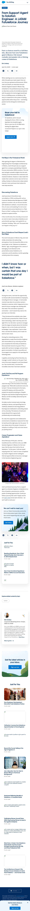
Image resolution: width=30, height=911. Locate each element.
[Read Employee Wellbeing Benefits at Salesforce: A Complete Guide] (15, 787)
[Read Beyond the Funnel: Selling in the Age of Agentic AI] (15, 740)
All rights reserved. (20, 895)
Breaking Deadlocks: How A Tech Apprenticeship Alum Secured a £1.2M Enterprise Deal (14, 555)
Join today (8, 522)
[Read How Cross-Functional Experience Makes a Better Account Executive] (9, 566)
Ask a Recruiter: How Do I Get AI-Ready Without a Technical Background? (13, 772)
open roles (7, 498)
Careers (5, 7)
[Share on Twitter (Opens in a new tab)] (7, 70)
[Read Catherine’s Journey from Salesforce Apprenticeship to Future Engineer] (15, 717)
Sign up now (15, 667)
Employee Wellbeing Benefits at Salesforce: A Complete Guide (13, 796)
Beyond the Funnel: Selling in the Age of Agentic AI (13, 749)
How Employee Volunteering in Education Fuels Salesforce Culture (14, 703)
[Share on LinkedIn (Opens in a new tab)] (3, 70)
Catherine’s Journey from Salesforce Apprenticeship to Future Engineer (14, 726)
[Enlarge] (26, 380)
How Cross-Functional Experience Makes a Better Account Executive (14, 571)
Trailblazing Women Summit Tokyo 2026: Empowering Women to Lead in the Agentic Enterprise (15, 820)
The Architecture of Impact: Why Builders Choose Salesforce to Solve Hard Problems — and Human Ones (14, 870)
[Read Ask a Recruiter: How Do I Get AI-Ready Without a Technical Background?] (15, 763)
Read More (21, 637)
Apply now (9, 137)
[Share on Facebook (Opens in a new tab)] (12, 70)
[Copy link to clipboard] (16, 70)
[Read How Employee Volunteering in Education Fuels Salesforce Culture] (15, 694)
